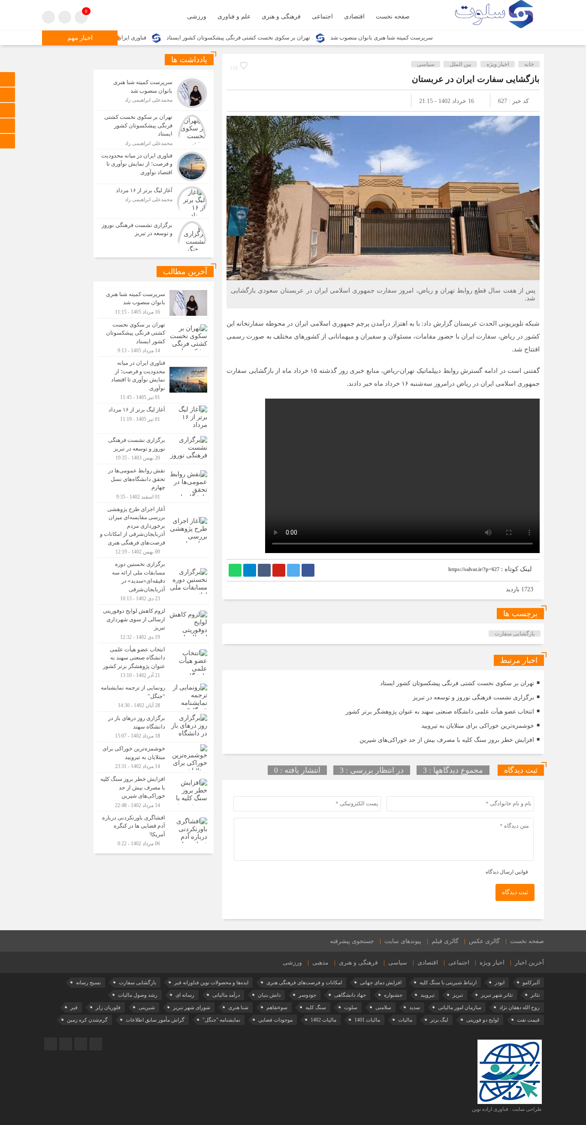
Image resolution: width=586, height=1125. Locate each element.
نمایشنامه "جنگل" (221, 1020)
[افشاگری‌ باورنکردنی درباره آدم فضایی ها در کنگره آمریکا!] (153, 829)
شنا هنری (238, 1007)
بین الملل (460, 64)
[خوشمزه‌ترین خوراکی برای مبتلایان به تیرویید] (153, 757)
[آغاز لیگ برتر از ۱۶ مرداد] (153, 201)
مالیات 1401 (367, 1020)
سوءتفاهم (276, 1007)
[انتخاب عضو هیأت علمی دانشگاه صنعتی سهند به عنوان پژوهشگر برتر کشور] (153, 662)
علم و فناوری (234, 16)
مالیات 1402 (323, 1020)
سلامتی (383, 1007)
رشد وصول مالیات (137, 995)
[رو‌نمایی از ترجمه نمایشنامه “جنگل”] (153, 696)
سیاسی (426, 64)
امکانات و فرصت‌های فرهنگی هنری (304, 983)
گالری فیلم (445, 941)
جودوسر (307, 995)
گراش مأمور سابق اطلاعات (155, 1020)
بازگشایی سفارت (515, 633)
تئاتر (535, 995)
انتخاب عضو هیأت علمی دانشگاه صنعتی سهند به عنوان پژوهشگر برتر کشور (440, 711)
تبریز (458, 995)
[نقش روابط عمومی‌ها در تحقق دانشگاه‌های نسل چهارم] (153, 483)
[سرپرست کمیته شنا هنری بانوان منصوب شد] (153, 93)
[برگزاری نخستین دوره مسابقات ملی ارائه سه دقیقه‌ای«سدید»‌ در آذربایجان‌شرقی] (153, 581)
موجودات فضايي (275, 1020)
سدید (414, 1007)
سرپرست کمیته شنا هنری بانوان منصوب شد (423, 37)
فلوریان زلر (108, 1007)
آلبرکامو (531, 983)
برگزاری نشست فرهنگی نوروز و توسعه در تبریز (473, 697)
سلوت (350, 1007)
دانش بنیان (269, 995)
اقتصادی (354, 16)
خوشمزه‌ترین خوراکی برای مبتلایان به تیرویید (477, 726)
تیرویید (427, 995)
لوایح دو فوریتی (482, 1020)
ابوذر (499, 983)
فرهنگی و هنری (281, 16)
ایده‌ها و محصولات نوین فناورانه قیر (211, 983)
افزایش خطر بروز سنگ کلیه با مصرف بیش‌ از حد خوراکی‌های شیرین (446, 740)
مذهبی (320, 962)
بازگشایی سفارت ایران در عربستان (476, 79)
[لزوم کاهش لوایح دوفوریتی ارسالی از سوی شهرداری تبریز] (153, 624)
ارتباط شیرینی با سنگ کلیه (448, 983)
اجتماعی (322, 16)
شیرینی (147, 1007)
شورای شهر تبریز (191, 1007)
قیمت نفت (528, 1020)
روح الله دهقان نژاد (519, 1007)
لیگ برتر (439, 1020)
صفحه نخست (393, 16)
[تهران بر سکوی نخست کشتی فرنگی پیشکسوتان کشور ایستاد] (153, 130)
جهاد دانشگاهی (350, 995)
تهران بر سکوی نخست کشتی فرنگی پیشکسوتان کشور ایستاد (280, 37)
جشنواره (393, 995)
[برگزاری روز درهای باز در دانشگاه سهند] (153, 727)
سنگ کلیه (315, 1007)
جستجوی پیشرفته (352, 941)
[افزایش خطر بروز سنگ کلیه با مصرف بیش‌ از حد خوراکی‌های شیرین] (153, 792)
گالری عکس (484, 941)
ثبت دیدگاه (515, 892)
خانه (529, 64)
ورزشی (196, 16)
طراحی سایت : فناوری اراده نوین (507, 1109)
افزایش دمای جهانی (381, 983)
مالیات (405, 1020)
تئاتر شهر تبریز (497, 995)
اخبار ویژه (497, 64)
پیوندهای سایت (402, 941)
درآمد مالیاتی (226, 995)
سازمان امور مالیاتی (459, 1007)
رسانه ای (184, 995)
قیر (74, 1007)
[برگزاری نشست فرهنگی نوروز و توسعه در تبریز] (153, 235)
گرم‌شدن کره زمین (87, 1020)
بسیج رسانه (88, 983)
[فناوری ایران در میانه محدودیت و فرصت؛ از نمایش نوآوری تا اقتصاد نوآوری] (153, 166)
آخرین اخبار (529, 962)
